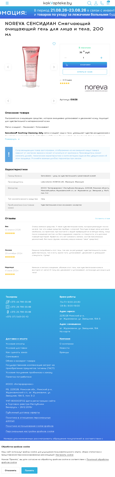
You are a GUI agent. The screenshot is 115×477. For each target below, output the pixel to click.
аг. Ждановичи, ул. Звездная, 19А (79, 328)
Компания (65, 339)
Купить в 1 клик (85, 72)
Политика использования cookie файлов (29, 426)
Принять (29, 470)
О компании (67, 344)
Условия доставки (16, 348)
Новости (64, 348)
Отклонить (10, 470)
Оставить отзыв (102, 218)
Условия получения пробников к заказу (29, 372)
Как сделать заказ (16, 352)
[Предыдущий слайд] (8, 67)
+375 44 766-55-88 (20, 302)
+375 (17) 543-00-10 (17, 316)
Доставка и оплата (16, 339)
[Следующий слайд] (54, 67)
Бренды (64, 352)
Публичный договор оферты (23, 412)
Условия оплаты (15, 344)
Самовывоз (12, 356)
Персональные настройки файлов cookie (30, 431)
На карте (65, 331)
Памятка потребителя (18, 377)
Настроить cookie (64, 455)
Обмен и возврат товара (20, 361)
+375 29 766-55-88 (20, 307)
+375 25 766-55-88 (20, 312)
